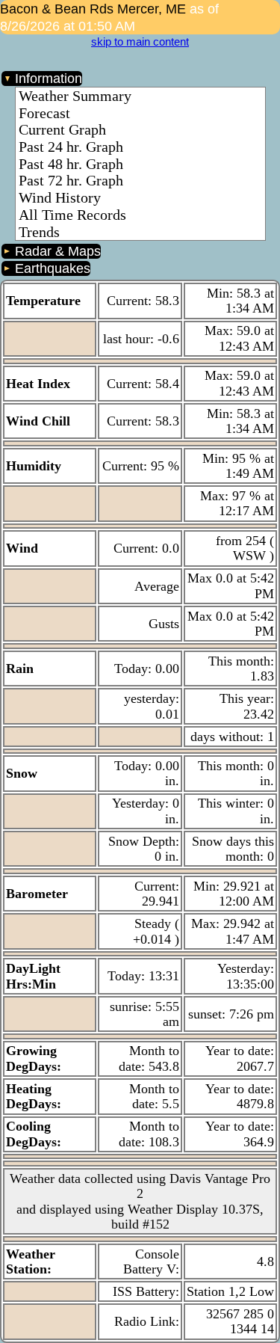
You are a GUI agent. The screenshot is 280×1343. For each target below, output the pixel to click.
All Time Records (72, 214)
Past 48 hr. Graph (71, 164)
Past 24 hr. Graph (71, 146)
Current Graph (62, 129)
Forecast (44, 113)
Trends (39, 232)
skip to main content (140, 42)
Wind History (60, 197)
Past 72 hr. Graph (71, 180)
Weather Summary (75, 95)
